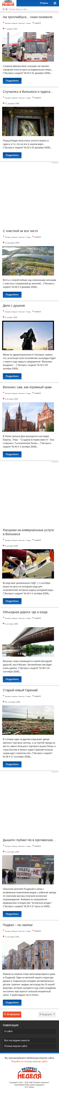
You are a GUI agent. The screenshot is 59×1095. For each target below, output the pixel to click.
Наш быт (22, 23)
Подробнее (12, 80)
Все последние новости (17, 1040)
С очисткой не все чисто (20, 231)
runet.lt (37, 23)
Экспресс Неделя (11, 23)
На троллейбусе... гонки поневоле (27, 17)
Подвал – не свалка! (18, 925)
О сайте (8, 1031)
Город (28, 23)
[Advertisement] (29, 195)
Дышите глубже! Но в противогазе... (29, 840)
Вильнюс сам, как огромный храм (27, 387)
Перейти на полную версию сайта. (29, 1061)
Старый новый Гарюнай (20, 690)
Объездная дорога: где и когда (25, 612)
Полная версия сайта (18, 9)
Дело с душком (14, 305)
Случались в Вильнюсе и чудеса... (28, 91)
